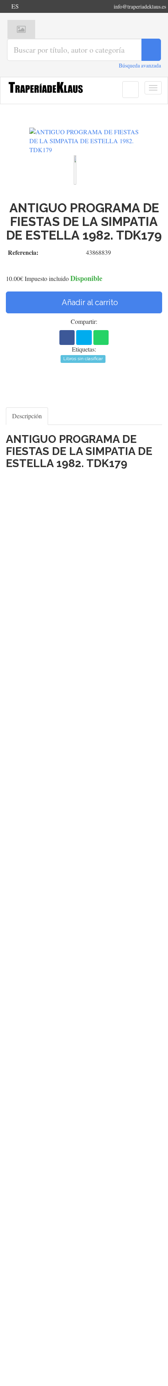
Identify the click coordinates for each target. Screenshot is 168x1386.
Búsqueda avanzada (140, 65)
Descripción (27, 416)
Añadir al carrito (89, 302)
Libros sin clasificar (83, 358)
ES (15, 6)
